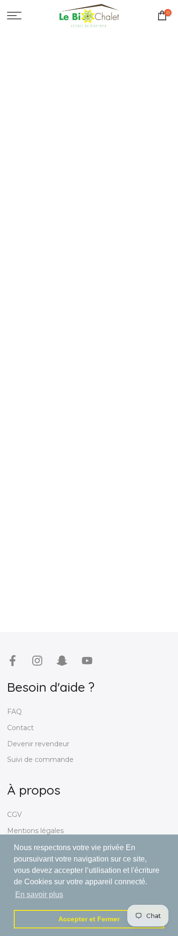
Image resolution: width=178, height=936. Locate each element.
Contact (20, 727)
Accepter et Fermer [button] (89, 919)
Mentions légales (35, 830)
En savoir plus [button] (39, 894)
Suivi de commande (40, 759)
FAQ (14, 711)
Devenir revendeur (38, 744)
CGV (14, 814)
